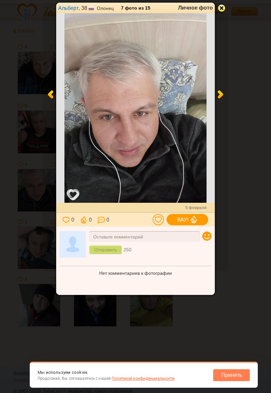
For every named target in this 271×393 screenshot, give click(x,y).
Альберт (68, 8)
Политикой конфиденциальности (143, 378)
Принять (231, 375)
